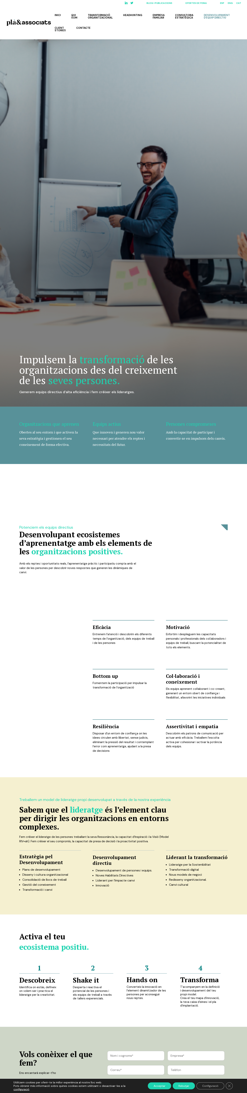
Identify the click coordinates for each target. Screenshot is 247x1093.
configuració (21, 1089)
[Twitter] (131, 4)
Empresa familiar (159, 16)
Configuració (210, 1086)
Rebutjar (183, 1086)
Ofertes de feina (196, 3)
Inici (58, 15)
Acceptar (159, 1086)
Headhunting (132, 15)
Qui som (74, 16)
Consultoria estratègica (184, 16)
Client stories (60, 29)
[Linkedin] (126, 4)
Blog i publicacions (159, 3)
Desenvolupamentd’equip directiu (217, 16)
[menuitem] (222, 4)
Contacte (83, 28)
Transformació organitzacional (100, 16)
